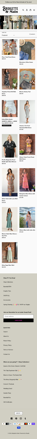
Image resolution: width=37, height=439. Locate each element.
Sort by (4, 32)
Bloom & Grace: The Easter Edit (12, 375)
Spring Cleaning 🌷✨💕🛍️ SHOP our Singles (16, 304)
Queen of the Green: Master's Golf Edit (14, 366)
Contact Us (6, 354)
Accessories (6, 300)
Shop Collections (8, 282)
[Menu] (34, 10)
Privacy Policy (7, 345)
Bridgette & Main (16, 433)
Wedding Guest (7, 388)
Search (5, 331)
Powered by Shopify (24, 433)
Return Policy (7, 340)
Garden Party (7, 393)
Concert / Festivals (8, 384)
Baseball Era (7, 397)
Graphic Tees (7, 291)
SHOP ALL (6, 295)
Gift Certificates (7, 402)
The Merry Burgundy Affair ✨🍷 (12, 379)
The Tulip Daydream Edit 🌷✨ (12, 370)
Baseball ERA (7, 286)
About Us (6, 336)
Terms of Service (8, 349)
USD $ (18, 413)
